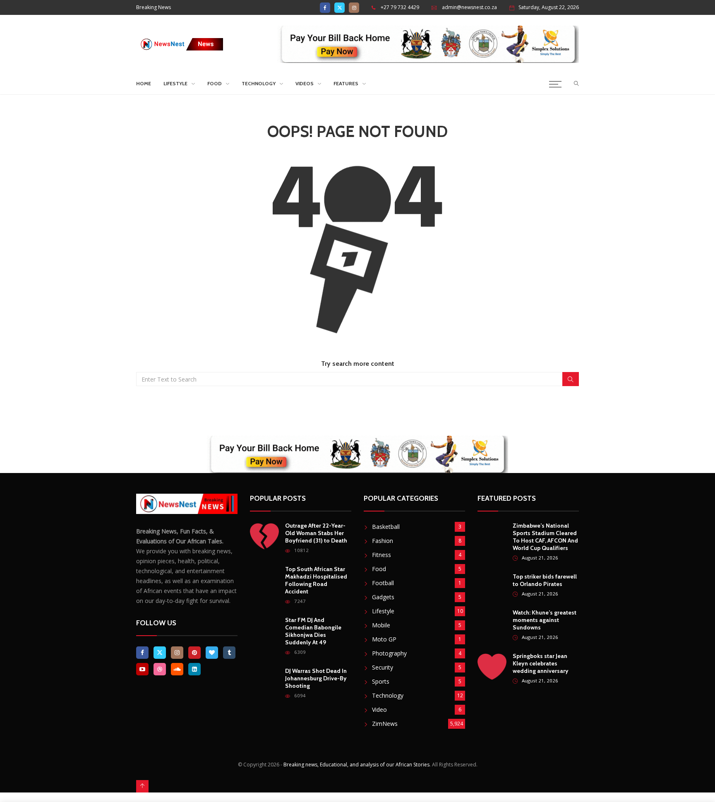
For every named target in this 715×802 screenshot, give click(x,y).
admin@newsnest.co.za (469, 7)
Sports (380, 681)
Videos (304, 83)
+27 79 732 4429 (400, 7)
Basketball (386, 527)
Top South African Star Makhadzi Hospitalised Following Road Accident (316, 580)
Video (379, 709)
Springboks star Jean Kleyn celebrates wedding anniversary (541, 663)
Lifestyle (175, 83)
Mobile (381, 625)
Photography (389, 653)
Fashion (382, 541)
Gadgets (383, 597)
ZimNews (385, 724)
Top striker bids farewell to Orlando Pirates (545, 580)
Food (214, 83)
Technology (259, 83)
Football (383, 583)
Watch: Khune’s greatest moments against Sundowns (544, 620)
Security (382, 667)
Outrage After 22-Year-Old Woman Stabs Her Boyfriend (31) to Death (316, 533)
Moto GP (384, 639)
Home (143, 83)
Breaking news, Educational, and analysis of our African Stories (356, 764)
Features (346, 83)
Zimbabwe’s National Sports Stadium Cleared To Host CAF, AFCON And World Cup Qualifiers (545, 537)
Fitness (381, 555)
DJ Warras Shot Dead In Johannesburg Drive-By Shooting (316, 678)
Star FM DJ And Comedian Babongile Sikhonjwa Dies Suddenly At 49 (313, 631)
